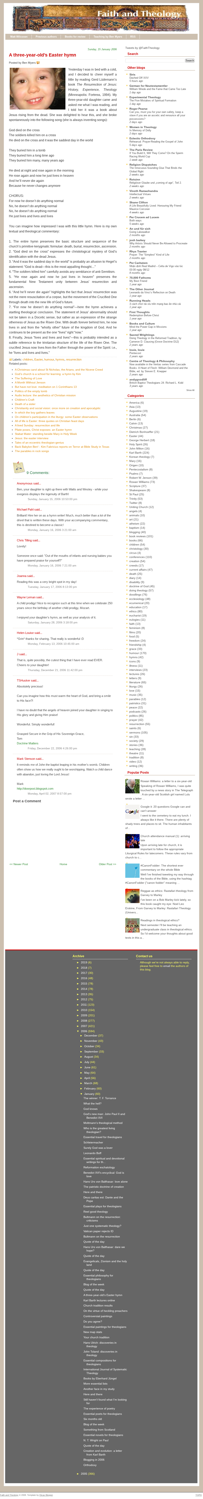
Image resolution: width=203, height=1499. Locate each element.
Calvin (133, 423)
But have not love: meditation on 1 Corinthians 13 (46, 386)
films (132, 632)
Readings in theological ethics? (160, 920)
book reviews (138, 536)
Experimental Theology (145, 97)
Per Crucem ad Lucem (144, 217)
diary (132, 578)
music (133, 694)
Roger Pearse (138, 108)
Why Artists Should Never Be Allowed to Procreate (158, 243)
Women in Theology (143, 127)
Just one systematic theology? (102, 1225)
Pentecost (135, 353)
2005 (84, 1473)
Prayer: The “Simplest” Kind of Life (149, 254)
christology (136, 548)
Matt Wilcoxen (19, 36)
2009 (84, 1015)
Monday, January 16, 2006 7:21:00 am (52, 565)
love (132, 690)
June (87, 1067)
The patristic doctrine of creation (103, 1186)
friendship (135, 644)
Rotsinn (134, 179)
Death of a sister (25, 404)
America (134, 402)
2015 (84, 983)
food (132, 636)
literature (135, 682)
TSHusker (23, 680)
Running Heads (139, 300)
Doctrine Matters (27, 743)
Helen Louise (25, 632)
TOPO (198, 1495)
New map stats (92, 1332)
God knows (90, 1108)
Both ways (135, 220)
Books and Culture (142, 323)
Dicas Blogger (46, 1495)
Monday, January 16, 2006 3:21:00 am (52, 530)
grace (133, 648)
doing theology (138, 590)
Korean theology (140, 456)
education (135, 607)
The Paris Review (141, 149)
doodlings (135, 594)
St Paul (134, 494)
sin (131, 736)
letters (133, 678)
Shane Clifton (138, 202)
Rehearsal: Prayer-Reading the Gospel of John (156, 141)
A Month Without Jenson (30, 382)
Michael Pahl (25, 509)
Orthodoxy (90, 1465)
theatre (134, 753)
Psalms (134, 473)
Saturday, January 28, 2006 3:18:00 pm (53, 622)
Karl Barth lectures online (99, 1300)
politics (134, 715)
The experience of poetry (99, 1408)
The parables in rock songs (32, 451)
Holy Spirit (136, 444)
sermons (135, 732)
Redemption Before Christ (144, 315)
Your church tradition (96, 1337)
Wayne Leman (26, 597)
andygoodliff (138, 379)
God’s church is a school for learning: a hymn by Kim (48, 374)
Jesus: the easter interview (31, 438)
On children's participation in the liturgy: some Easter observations (56, 416)
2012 (84, 999)
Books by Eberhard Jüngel (100, 1378)
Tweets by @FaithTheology (142, 47)
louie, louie (137, 349)
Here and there (92, 1192)
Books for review (75, 36)
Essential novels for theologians (103, 1435)
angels (133, 511)
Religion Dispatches (143, 164)
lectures (134, 674)
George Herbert (139, 440)
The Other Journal (141, 289)
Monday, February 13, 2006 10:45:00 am (53, 643)
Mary (132, 461)
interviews (136, 669)
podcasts (135, 711)
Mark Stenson (26, 758)
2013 (84, 994)
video (133, 761)
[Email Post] (40, 62)
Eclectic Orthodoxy (142, 138)
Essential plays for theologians (102, 1206)
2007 (84, 1026)
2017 (84, 972)
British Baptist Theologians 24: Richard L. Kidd (156, 382)
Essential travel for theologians (102, 1137)
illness (133, 665)
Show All (190, 390)
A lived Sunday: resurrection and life (37, 425)
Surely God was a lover (98, 1147)
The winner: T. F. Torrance (99, 1098)
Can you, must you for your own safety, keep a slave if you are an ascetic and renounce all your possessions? (157, 115)
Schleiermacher (93, 1142)
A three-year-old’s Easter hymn (42, 55)
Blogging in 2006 (93, 1459)
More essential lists (95, 1383)
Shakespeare (138, 490)
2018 (84, 967)
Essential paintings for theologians (104, 1326)
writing (133, 765)
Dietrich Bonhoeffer (141, 431)
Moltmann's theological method (103, 1122)
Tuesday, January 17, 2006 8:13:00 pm (52, 586)
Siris (132, 74)
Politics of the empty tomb (31, 391)
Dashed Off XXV (139, 77)
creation (134, 561)
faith (132, 623)
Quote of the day (93, 1241)
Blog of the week (93, 1284)
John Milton (137, 448)
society (134, 740)
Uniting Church (139, 507)
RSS (133, 36)
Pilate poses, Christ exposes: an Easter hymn (43, 429)
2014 (84, 988)
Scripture (135, 486)
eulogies (135, 619)
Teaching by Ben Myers (108, 36)
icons (133, 661)
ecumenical (136, 603)
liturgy (133, 686)
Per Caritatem (138, 262)
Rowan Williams (139, 481)
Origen (134, 465)
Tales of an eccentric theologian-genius (39, 442)
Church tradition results (98, 1305)
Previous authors (46, 36)
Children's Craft (24, 399)
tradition (134, 757)
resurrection (73, 359)
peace (133, 707)
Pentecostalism (139, 469)
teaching (135, 749)
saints (133, 728)
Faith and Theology (9, 1495)
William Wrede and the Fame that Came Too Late (157, 89)
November (91, 1040)
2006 (84, 1031)
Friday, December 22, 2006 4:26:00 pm (52, 748)
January (89, 1093)
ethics (133, 611)
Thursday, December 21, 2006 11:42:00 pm (55, 670)
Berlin (133, 419)
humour (49, 359)
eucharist (135, 615)
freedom (135, 640)
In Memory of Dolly (140, 130)
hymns (60, 359)
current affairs (138, 569)
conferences (137, 557)
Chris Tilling (24, 540)
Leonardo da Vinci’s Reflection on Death (152, 292)
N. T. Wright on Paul (95, 1440)
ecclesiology (137, 598)
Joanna (21, 576)
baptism (134, 527)
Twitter (133, 502)
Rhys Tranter (138, 251)
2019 (84, 962)
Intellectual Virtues (140, 194)
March (88, 1083)
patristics (135, 703)
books (133, 540)
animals (134, 515)
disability (135, 582)
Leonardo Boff (92, 1153)
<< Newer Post (19, 864)
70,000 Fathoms (140, 277)
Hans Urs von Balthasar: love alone (105, 1181)
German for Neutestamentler (148, 85)
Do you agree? (92, 1321)
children (28, 359)
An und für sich (139, 228)
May (87, 1072)
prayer (133, 719)
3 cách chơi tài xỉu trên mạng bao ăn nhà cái (155, 303)
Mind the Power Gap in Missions (148, 326)
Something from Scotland (99, 1429)
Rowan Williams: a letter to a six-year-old (166, 781)
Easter (38, 359)
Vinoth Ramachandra (143, 191)
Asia (132, 406)
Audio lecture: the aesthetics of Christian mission (45, 395)
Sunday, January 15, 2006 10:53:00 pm (52, 499)
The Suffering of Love (28, 378)
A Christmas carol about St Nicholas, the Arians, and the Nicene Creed (59, 369)
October (89, 1046)
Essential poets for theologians (102, 1413)
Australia (135, 415)
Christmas (136, 427)
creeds (134, 565)
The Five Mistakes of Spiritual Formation (152, 100)
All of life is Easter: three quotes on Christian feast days (49, 421)
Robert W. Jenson (140, 477)
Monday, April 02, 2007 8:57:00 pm (50, 793)
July (87, 1062)
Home (63, 864)
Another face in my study (99, 1388)
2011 (84, 1004)
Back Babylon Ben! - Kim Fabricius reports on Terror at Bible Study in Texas (62, 446)
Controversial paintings (97, 1316)
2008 (84, 1020)
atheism (134, 523)
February (90, 1088)
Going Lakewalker (139, 231)
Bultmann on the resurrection (101, 1236)
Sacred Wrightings (141, 334)
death (133, 573)
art (131, 519)
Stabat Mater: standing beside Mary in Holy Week (46, 433)
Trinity (133, 498)
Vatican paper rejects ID (98, 1231)
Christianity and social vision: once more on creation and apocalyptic (58, 408)
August (89, 1056)
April (87, 1078)
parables (135, 699)
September (91, 1051)
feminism (135, 628)
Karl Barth (136, 452)
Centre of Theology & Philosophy (152, 361)
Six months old (92, 1419)
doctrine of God (139, 586)
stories (133, 745)
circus (133, 552)
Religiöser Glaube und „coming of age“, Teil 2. (155, 182)
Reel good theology (95, 1211)
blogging (135, 532)
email (166, 966)
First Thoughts (139, 312)
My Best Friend (138, 280)
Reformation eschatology (99, 1167)
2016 (84, 978)
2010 (84, 1010)
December (91, 1035)
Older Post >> (107, 864)
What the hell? (92, 1103)
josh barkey (137, 240)
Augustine (136, 411)
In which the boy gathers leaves (35, 412)
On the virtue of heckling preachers (105, 1310)
